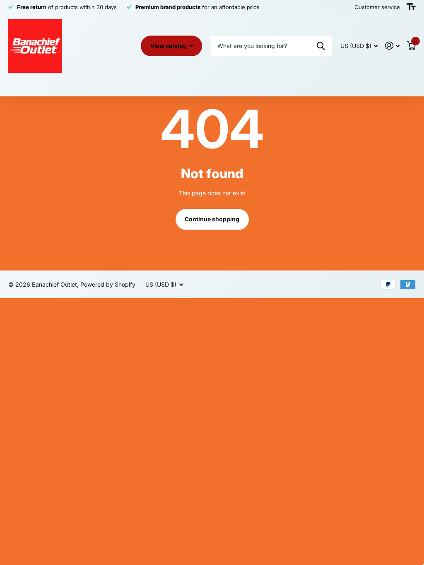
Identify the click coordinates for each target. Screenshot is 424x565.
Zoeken (320, 46)
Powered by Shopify (107, 284)
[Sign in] (392, 45)
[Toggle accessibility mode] (411, 7)
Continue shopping (212, 219)
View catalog (169, 45)
